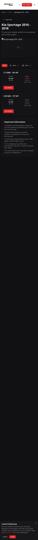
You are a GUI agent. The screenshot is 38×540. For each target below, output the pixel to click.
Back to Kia (9, 20)
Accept (12, 537)
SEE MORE (8, 88)
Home (4, 12)
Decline (5, 537)
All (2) (4, 65)
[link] (19, 5)
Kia (10, 12)
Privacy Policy (8, 533)
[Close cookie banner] (36, 523)
